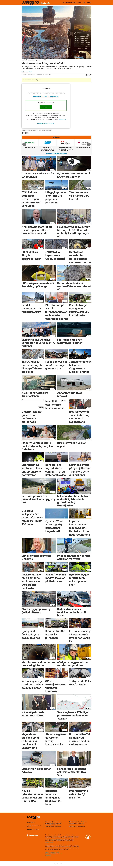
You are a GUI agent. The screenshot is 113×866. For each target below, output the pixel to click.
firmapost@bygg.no (80, 826)
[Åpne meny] (89, 3)
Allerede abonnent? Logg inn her (46, 96)
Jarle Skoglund (54, 824)
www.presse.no (49, 842)
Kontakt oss (62, 119)
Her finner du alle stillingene (56, 153)
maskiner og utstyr (33, 130)
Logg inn (79, 2)
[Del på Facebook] (86, 75)
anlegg (24, 130)
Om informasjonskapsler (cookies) (53, 853)
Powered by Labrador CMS (56, 864)
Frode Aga (59, 821)
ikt (40, 130)
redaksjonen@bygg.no (55, 826)
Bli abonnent (46, 107)
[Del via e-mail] (90, 75)
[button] (24, 144)
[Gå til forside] (30, 3)
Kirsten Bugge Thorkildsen (81, 821)
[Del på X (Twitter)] (88, 75)
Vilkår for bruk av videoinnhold (52, 852)
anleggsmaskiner (46, 130)
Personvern (48, 855)
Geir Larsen (81, 823)
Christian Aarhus (57, 823)
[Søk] (84, 3)
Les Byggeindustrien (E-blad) (69, 2)
